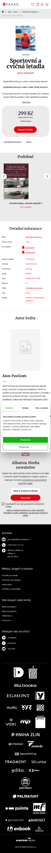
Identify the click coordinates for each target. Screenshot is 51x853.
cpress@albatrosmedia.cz (19, 539)
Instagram (12, 637)
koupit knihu (25, 129)
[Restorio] (39, 829)
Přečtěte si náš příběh (11, 589)
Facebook (12, 643)
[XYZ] (26, 707)
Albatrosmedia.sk (9, 611)
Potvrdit (25, 497)
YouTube (11, 648)
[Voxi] (10, 722)
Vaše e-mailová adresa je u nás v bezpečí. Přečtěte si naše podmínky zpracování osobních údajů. (25, 513)
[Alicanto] (38, 762)
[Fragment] (15, 762)
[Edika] (18, 770)
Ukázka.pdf (30, 252)
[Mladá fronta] (39, 808)
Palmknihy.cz (7, 615)
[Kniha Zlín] (25, 735)
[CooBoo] (40, 707)
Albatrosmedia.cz (9, 606)
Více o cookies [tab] (42, 408)
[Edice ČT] (34, 770)
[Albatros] (39, 695)
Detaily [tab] (25, 408)
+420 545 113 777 (16, 545)
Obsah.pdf (30, 247)
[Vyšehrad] (15, 744)
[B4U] (25, 754)
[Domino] (18, 672)
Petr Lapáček (25, 207)
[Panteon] (25, 783)
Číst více (26, 102)
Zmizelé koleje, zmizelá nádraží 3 (25, 203)
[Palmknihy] (25, 796)
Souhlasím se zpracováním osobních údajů (25, 505)
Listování (25, 54)
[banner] (16, 4)
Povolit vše (25, 440)
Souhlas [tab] (9, 408)
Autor (28, 142)
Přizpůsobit (24, 447)
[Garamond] (14, 820)
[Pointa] (17, 808)
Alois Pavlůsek (25, 72)
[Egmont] (18, 695)
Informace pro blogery (11, 580)
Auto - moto (13, 12)
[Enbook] (19, 829)
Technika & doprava (30, 12)
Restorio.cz (7, 620)
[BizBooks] (25, 685)
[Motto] (11, 707)
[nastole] (35, 744)
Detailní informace (12, 142)
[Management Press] (25, 722)
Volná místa (7, 584)
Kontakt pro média (10, 575)
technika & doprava (34, 237)
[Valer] (33, 672)
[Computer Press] (40, 722)
